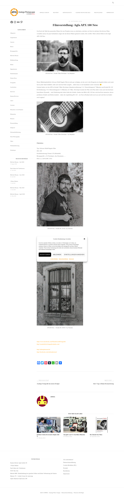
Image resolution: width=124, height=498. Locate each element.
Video (11, 141)
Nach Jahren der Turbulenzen (17, 168)
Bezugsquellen (14, 51)
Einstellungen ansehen (74, 254)
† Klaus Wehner (14, 181)
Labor (11, 100)
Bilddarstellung (14, 60)
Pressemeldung (14, 123)
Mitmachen (13, 114)
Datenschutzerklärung (63, 258)
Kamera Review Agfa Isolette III (18, 463)
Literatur (12, 105)
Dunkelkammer (14, 73)
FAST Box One (14, 471)
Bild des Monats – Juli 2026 (17, 162)
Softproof (12, 127)
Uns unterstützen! (68, 459)
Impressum (71, 258)
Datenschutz (67, 12)
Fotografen (13, 82)
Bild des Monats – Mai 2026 (17, 187)
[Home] (23, 15)
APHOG (52, 397)
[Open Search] (113, 3)
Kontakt (56, 12)
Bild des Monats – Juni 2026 (17, 175)
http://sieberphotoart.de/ (43, 349)
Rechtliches (98, 12)
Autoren (12, 42)
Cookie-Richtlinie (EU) (83, 12)
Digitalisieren (13, 69)
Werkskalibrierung (14, 145)
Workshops (13, 150)
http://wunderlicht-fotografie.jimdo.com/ (48, 344)
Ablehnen (57, 254)
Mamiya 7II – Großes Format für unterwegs (21, 476)
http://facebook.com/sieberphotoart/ (47, 352)
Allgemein (12, 33)
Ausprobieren (13, 37)
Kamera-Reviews (14, 96)
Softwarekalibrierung (15, 132)
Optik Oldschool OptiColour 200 (18, 478)
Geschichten (13, 87)
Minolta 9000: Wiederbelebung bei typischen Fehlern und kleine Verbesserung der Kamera (33, 473)
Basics (11, 46)
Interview (12, 91)
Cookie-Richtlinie (54, 258)
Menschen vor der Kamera (16, 109)
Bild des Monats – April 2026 (17, 194)
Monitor (12, 118)
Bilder (11, 64)
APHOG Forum (44, 12)
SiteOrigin (81, 492)
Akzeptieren (45, 254)
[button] (84, 239)
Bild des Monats (14, 55)
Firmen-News (13, 78)
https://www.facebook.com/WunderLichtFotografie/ (51, 341)
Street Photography (15, 136)
